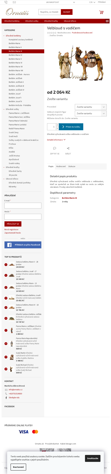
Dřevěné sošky (12, 109)
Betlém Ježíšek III (16, 86)
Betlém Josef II (15, 101)
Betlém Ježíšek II (16, 82)
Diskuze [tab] (72, 166)
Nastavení (18, 467)
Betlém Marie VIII (16, 70)
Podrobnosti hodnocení (82, 32)
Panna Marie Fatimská (18, 120)
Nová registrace (11, 229)
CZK (91, 2)
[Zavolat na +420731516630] (8, 2)
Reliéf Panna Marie (17, 128)
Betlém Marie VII (16, 66)
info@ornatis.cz (15, 389)
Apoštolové (14, 159)
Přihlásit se (13, 224)
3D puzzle (13, 175)
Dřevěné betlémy (13, 35)
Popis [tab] (51, 166)
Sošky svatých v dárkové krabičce (23, 140)
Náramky (12, 186)
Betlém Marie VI (15, 62)
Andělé (12, 151)
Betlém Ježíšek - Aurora (19, 74)
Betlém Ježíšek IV (16, 90)
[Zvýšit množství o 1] (57, 125)
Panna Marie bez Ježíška (19, 117)
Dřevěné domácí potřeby (19, 182)
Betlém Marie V (15, 59)
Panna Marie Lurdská (17, 124)
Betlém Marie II (15, 47)
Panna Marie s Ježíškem (19, 113)
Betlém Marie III (15, 51)
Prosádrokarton (52, 443)
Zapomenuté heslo (12, 233)
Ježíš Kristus (14, 155)
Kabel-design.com (68, 443)
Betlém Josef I (15, 97)
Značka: (56, 35)
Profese (12, 144)
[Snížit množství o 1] (57, 128)
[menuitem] (12, 21)
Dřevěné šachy (15, 171)
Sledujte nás (14, 397)
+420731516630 (15, 393)
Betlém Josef (15, 93)
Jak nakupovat (52, 2)
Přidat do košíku (73, 126)
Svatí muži (13, 136)
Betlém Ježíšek (15, 78)
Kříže (11, 148)
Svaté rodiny (14, 163)
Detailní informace (55, 139)
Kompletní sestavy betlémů (21, 39)
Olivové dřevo (12, 178)
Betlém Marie (14, 43)
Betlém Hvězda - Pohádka (20, 105)
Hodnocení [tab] (61, 166)
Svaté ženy (13, 132)
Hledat (66, 12)
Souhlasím (92, 458)
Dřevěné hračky (13, 167)
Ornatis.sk (39, 443)
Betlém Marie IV (15, 55)
